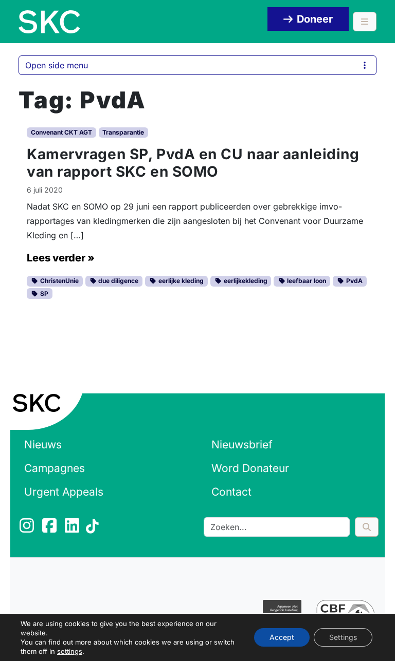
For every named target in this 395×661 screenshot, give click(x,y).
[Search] (367, 527)
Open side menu (56, 65)
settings (69, 651)
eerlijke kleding (180, 281)
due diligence (117, 281)
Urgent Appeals (63, 491)
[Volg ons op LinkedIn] (73, 528)
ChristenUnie (59, 281)
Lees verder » (61, 258)
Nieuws (43, 444)
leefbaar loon (305, 281)
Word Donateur (250, 468)
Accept (282, 637)
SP (43, 293)
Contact (231, 491)
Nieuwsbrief (242, 444)
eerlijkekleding (244, 281)
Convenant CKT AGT (61, 132)
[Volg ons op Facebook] (50, 528)
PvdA (354, 281)
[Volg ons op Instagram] (27, 528)
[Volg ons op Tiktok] (93, 528)
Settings (343, 637)
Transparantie (123, 132)
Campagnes (54, 468)
